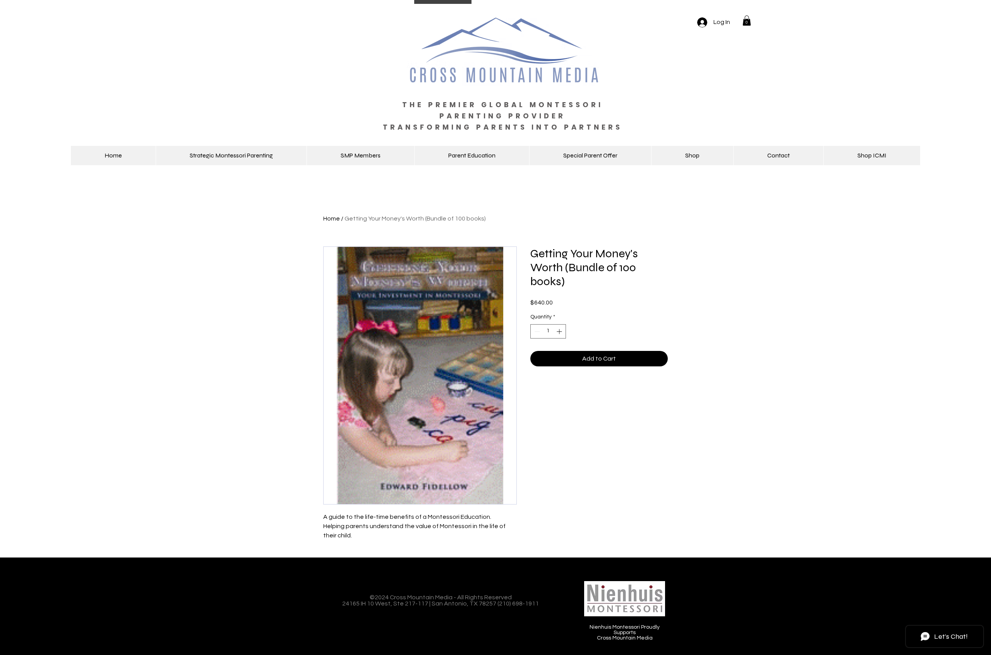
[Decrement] (536, 331)
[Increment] (560, 331)
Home (331, 218)
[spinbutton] (548, 331)
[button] (746, 20)
